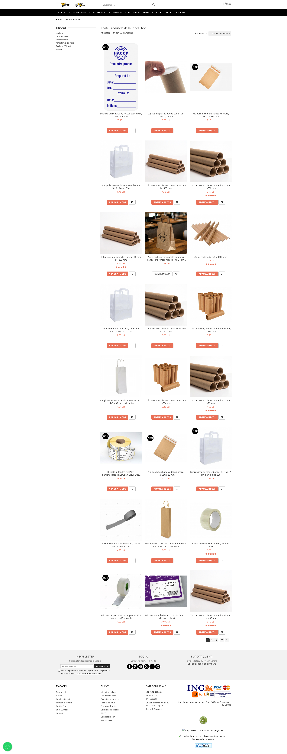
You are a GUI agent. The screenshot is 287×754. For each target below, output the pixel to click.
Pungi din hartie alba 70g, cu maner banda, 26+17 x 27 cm (121, 330)
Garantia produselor (110, 699)
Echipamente (62, 39)
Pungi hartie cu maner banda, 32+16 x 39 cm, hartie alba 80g (210, 473)
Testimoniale (106, 720)
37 (222, 640)
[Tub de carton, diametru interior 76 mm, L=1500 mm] (166, 305)
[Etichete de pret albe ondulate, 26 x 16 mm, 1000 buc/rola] (121, 520)
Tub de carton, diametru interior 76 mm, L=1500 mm (166, 330)
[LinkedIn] (152, 666)
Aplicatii (180, 12)
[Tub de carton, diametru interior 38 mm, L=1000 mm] (211, 591)
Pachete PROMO (63, 46)
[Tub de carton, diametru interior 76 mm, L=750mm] (211, 376)
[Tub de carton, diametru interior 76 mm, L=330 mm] (166, 376)
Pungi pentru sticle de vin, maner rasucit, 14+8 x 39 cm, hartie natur (166, 545)
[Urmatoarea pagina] (227, 640)
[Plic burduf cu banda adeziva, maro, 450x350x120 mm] (166, 448)
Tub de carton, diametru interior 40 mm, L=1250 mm (121, 258)
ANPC (103, 713)
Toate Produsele (72, 19)
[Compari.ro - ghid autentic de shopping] (203, 720)
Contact (59, 713)
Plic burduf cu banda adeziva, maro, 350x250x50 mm (211, 115)
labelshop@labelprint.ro (203, 663)
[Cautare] (153, 4)
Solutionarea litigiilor (110, 709)
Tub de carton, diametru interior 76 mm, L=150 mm (210, 330)
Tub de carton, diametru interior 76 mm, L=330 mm (166, 402)
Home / (60, 19)
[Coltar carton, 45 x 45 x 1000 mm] (211, 233)
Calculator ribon (108, 716)
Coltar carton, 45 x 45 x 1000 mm (210, 257)
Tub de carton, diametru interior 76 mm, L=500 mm (210, 187)
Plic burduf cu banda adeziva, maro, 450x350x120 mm (166, 473)
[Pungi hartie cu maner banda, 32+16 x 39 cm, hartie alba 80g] (211, 448)
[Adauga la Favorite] (132, 130)
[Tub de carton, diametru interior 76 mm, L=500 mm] (211, 161)
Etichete (59, 33)
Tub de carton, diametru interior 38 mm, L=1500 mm (166, 187)
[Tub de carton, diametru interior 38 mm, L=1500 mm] (166, 161)
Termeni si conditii (64, 702)
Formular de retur (109, 706)
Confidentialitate (63, 699)
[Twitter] (146, 666)
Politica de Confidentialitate (89, 673)
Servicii (59, 49)
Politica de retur (108, 702)
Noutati (59, 695)
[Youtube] (140, 666)
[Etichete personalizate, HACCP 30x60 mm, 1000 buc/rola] (121, 77)
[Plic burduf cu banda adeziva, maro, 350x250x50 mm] (211, 77)
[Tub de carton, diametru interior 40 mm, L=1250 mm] (121, 233)
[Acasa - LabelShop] (71, 4)
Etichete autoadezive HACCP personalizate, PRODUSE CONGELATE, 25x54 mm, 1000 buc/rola (121, 473)
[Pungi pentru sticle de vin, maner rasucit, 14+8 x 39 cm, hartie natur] (166, 520)
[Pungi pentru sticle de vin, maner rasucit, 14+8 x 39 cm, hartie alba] (121, 376)
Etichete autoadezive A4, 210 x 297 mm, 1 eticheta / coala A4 (166, 617)
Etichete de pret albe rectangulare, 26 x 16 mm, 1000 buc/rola (121, 617)
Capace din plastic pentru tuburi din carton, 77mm (166, 115)
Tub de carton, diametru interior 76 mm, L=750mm (210, 402)
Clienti (105, 686)
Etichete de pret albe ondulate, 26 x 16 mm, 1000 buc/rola (121, 545)
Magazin (61, 686)
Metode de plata (108, 692)
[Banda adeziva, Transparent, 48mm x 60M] (211, 520)
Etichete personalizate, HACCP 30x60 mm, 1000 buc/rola (121, 115)
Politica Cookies (63, 706)
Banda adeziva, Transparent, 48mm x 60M (210, 545)
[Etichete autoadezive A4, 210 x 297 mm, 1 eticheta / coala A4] (166, 591)
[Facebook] (129, 666)
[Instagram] (157, 666)
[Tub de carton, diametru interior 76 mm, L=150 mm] (211, 305)
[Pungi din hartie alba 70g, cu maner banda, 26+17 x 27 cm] (121, 305)
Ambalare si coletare (65, 42)
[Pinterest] (135, 666)
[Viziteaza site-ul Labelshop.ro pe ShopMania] (203, 745)
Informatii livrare (108, 695)
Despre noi (61, 692)
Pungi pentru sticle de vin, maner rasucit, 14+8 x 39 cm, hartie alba (121, 402)
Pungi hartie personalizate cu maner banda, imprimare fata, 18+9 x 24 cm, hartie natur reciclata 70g (166, 258)
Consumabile (62, 36)
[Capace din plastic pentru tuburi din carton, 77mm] (166, 77)
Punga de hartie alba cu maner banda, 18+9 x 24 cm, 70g (121, 187)
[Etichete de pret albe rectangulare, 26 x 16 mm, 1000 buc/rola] (121, 591)
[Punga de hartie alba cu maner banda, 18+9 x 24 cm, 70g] (121, 161)
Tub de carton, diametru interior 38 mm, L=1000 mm (210, 617)
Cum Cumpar (62, 709)
